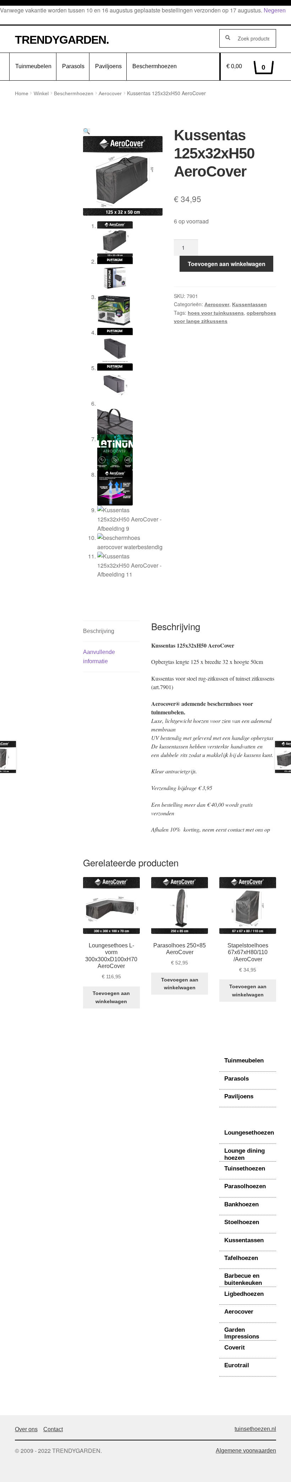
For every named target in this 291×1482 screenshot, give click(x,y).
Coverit (234, 1347)
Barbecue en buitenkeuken (243, 1279)
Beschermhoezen (154, 66)
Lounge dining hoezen (244, 1154)
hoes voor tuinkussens (216, 313)
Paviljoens (108, 66)
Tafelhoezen (241, 1258)
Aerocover (110, 93)
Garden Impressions (241, 1333)
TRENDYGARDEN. (62, 39)
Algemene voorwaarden (246, 1451)
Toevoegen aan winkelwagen (226, 264)
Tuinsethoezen (244, 1168)
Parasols (73, 66)
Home (21, 93)
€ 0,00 (245, 67)
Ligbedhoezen (244, 1294)
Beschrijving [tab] (98, 631)
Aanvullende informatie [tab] (99, 656)
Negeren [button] (275, 10)
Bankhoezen (241, 1204)
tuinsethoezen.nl (255, 1429)
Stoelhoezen (241, 1222)
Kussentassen (249, 304)
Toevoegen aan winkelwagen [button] (111, 997)
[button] (86, 131)
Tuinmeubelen (33, 66)
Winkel (41, 93)
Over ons (26, 1429)
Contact (53, 1429)
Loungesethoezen (249, 1132)
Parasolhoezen (245, 1186)
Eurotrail (236, 1365)
